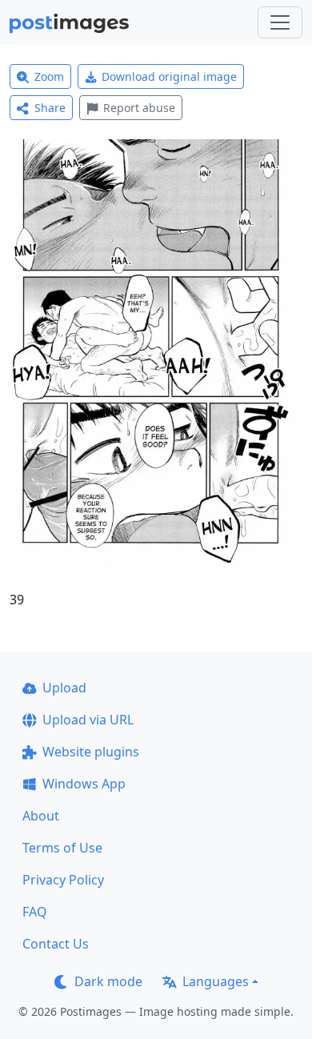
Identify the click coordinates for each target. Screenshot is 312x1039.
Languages (215, 981)
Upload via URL (88, 719)
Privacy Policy (63, 880)
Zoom (49, 76)
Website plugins (90, 751)
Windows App (84, 783)
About (40, 815)
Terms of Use (62, 847)
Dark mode (108, 981)
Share (50, 107)
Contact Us (55, 944)
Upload (64, 687)
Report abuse (139, 107)
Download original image (169, 76)
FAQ (34, 912)
